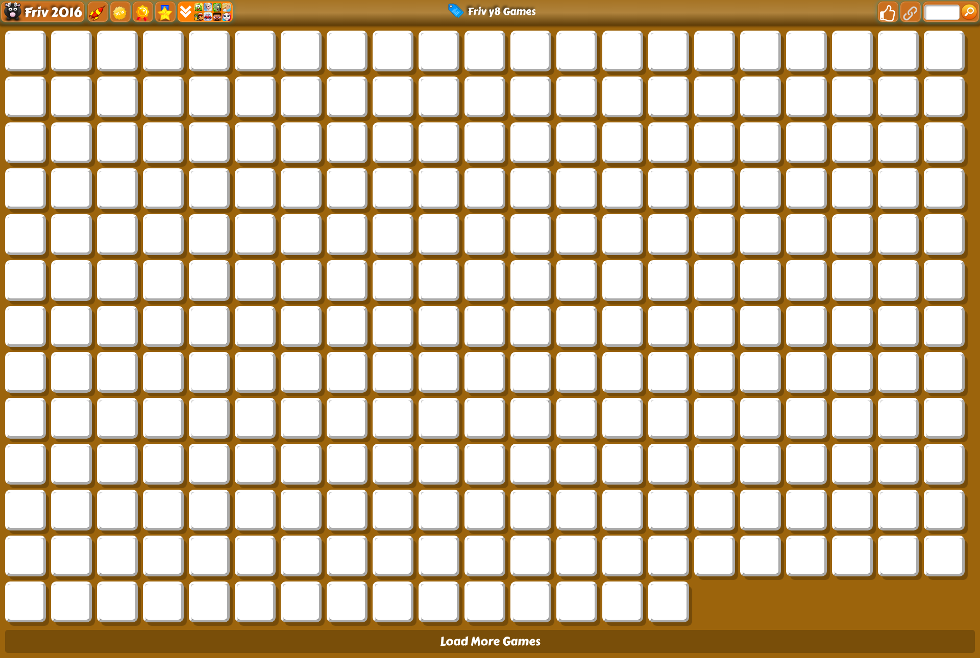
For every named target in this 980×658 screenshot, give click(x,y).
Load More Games (490, 641)
